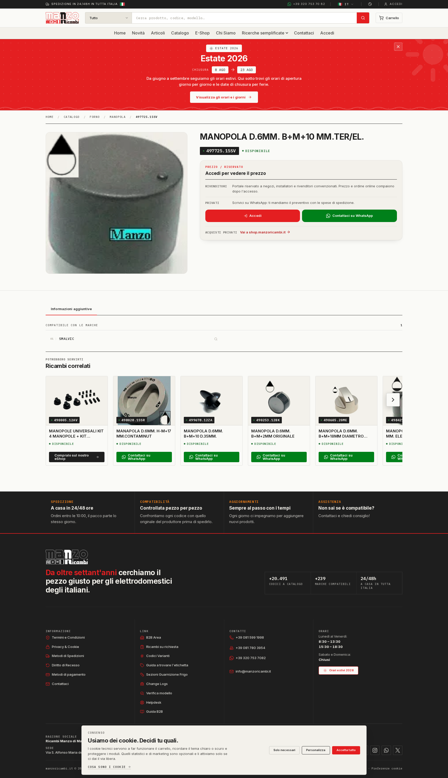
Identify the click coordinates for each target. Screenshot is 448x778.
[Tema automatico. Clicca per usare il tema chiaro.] (370, 4)
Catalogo (180, 32)
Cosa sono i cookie (107, 767)
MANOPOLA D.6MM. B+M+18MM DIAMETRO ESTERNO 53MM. (341, 436)
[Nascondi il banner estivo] (398, 46)
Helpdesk (153, 702)
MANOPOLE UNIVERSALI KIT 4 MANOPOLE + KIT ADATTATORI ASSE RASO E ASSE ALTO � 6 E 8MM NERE (76, 441)
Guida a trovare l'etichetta (167, 665)
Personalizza (315, 750)
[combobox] (244, 17)
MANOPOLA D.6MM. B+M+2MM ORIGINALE (273, 434)
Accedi (327, 32)
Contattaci (304, 32)
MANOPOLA (117, 117)
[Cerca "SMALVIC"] (216, 339)
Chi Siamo (226, 32)
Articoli (158, 32)
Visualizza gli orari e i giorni (221, 97)
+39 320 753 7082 (251, 658)
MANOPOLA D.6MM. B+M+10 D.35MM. (203, 434)
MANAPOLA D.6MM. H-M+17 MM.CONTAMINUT (143, 434)
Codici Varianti (158, 656)
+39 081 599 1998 (250, 637)
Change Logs (157, 684)
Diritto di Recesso (66, 665)
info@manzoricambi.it (253, 671)
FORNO (95, 117)
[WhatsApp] (386, 750)
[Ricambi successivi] (393, 399)
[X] (397, 750)
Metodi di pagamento (69, 674)
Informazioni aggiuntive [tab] (71, 309)
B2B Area (153, 637)
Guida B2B (154, 711)
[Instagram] (375, 750)
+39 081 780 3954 (250, 648)
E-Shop (202, 32)
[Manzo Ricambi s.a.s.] (67, 557)
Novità (138, 32)
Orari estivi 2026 (341, 670)
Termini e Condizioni (68, 637)
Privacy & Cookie (65, 647)
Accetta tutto (346, 750)
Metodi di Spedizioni (68, 656)
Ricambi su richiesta (162, 647)
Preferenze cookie (387, 768)
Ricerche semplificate (263, 32)
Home (120, 32)
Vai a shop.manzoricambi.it (262, 232)
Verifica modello (159, 693)
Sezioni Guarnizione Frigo (167, 674)
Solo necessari (285, 750)
